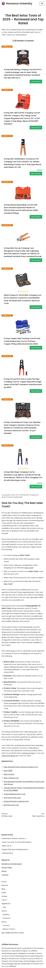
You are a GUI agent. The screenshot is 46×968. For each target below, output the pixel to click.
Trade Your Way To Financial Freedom (16, 842)
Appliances (6, 903)
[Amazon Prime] (39, 170)
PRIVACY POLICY (9, 929)
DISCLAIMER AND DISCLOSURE (13, 933)
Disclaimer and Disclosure (12, 864)
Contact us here (28, 753)
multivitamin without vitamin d (14, 838)
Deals (4, 892)
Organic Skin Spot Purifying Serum (15, 849)
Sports (4, 911)
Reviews (5, 885)
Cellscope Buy (7, 853)
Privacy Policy (7, 867)
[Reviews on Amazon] (23, 291)
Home (4, 881)
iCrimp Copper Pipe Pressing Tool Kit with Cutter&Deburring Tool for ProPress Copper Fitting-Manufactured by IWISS (22, 341)
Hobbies (6, 914)
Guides (4, 896)
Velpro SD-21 (6, 846)
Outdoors (6, 918)
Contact (5, 875)
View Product (36, 81)
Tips (4, 907)
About (4, 871)
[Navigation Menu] (41, 3)
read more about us (10, 756)
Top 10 (4, 900)
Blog (3, 889)
